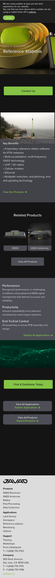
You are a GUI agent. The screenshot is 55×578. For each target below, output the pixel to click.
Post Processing (11, 504)
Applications (20, 46)
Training (7, 540)
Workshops (9, 543)
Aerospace (9, 520)
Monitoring (9, 527)
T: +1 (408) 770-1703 (13, 551)
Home (6, 46)
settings (32, 12)
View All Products (27, 261)
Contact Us (28, 91)
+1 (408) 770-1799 (15, 569)
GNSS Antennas (11, 496)
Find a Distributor (12, 547)
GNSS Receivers (11, 493)
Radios (6, 500)
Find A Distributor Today (28, 384)
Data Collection (11, 507)
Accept (9, 17)
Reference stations (13, 523)
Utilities (7, 531)
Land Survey (9, 516)
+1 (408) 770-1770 (15, 566)
